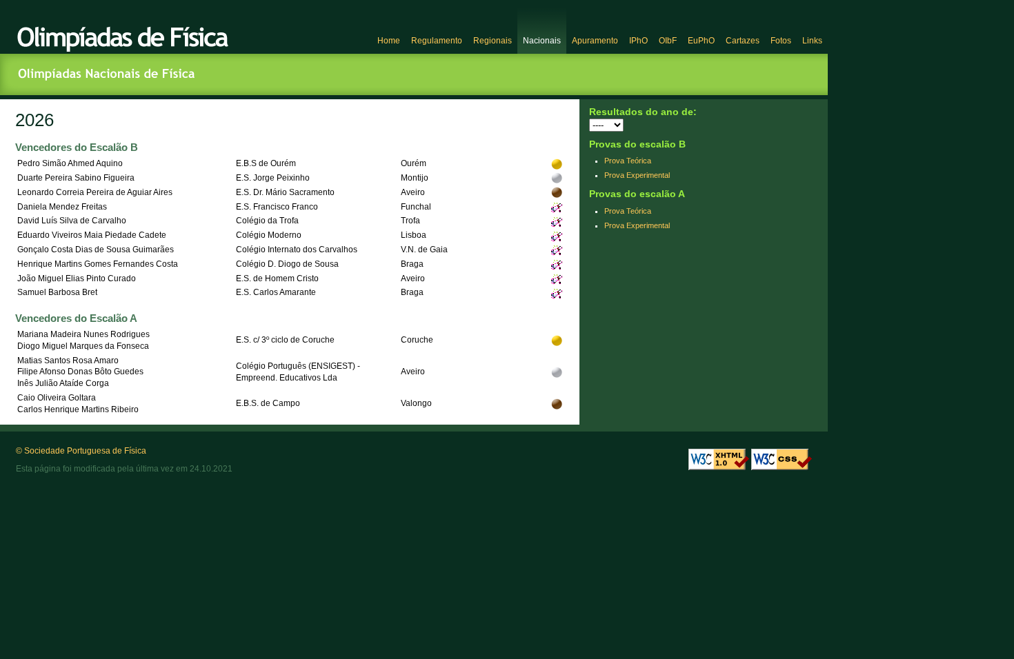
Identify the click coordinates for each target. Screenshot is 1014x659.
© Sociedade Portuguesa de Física (81, 451)
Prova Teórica (627, 160)
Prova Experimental (637, 175)
